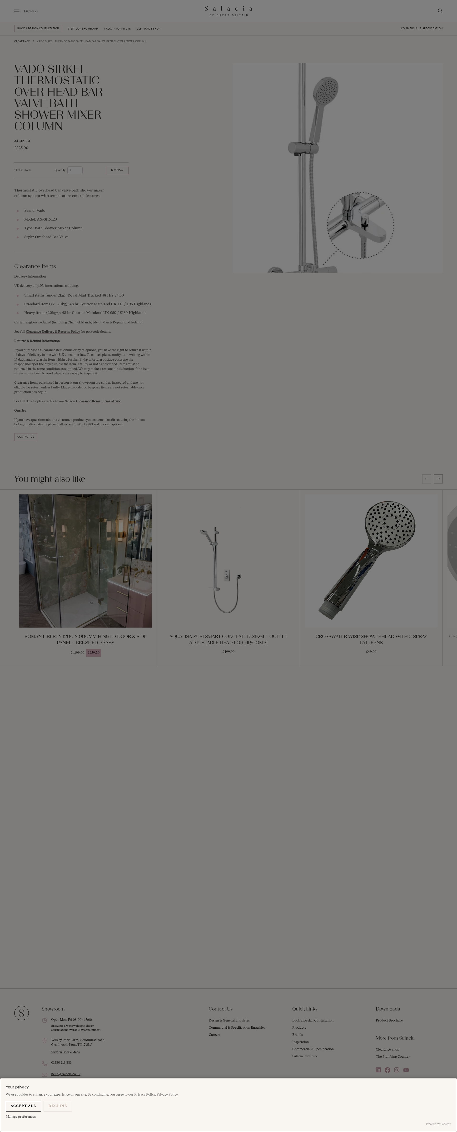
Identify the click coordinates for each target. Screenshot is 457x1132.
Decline (58, 1106)
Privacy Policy (167, 1095)
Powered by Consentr (438, 1124)
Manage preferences (21, 1117)
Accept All (23, 1106)
